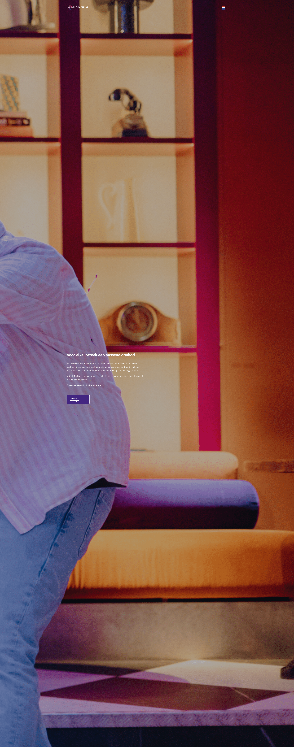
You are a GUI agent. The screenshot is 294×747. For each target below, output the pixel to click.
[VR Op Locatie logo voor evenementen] (78, 5)
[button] (78, 399)
